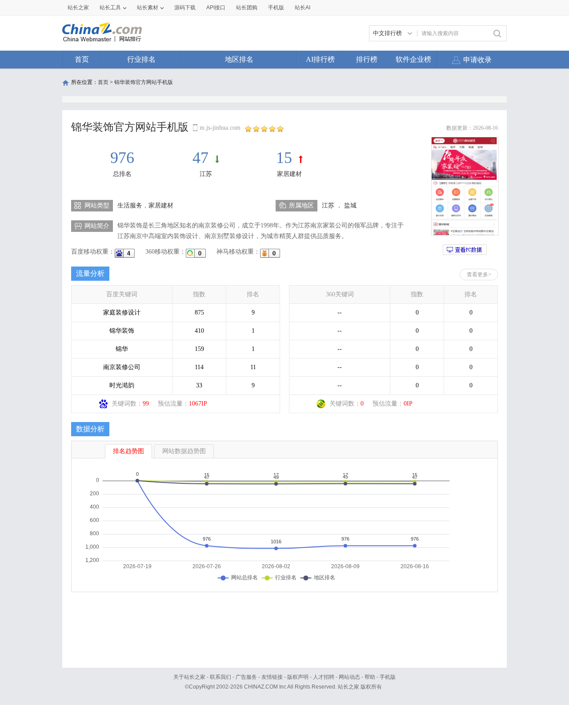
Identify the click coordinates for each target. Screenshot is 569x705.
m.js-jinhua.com (220, 127)
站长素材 (147, 7)
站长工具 (110, 7)
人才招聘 (323, 677)
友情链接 (272, 677)
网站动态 (349, 677)
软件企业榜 (413, 59)
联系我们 (220, 677)
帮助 (370, 677)
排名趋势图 (128, 451)
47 (200, 158)
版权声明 (298, 677)
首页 (82, 59)
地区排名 (239, 59)
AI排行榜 (320, 59)
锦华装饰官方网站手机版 (143, 82)
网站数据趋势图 (184, 451)
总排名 (122, 174)
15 (284, 158)
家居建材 (289, 174)
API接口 (215, 7)
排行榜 (366, 59)
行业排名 (141, 59)
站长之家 (78, 7)
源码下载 (185, 7)
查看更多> (479, 274)
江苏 (206, 174)
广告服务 (246, 677)
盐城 (350, 205)
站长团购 (246, 7)
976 (122, 158)
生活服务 (129, 205)
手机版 (388, 677)
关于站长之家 (189, 677)
